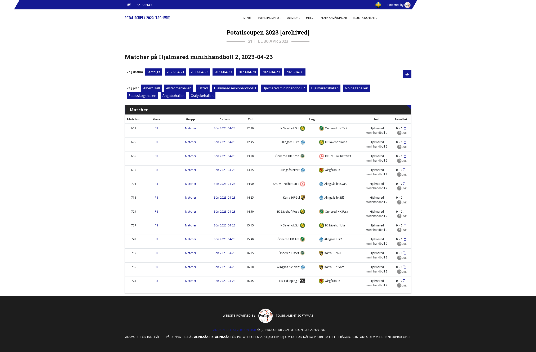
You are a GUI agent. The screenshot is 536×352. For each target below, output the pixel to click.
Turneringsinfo (268, 18)
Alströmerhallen (178, 88)
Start (247, 18)
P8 (156, 156)
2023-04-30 (295, 72)
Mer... (309, 18)
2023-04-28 (247, 72)
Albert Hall (151, 88)
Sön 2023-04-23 (224, 128)
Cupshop (292, 18)
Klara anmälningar (334, 18)
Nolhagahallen (356, 88)
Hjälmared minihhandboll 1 (235, 88)
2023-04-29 (271, 72)
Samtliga (153, 72)
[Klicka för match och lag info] (404, 128)
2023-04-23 (223, 72)
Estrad (203, 88)
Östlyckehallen (202, 95)
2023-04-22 (199, 72)
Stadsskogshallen (142, 95)
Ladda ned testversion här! (233, 330)
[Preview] (407, 74)
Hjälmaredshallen (325, 88)
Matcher (190, 128)
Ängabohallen (173, 95)
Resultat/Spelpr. (364, 18)
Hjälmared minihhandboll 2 (284, 88)
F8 (156, 128)
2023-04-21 (175, 72)
